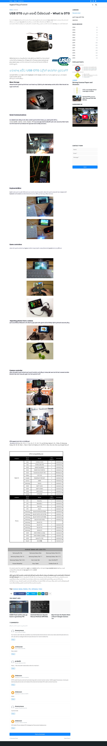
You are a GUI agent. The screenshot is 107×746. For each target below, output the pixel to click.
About (15, 1)
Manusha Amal (76, 13)
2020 (85, 40)
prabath (18, 661)
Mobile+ (25, 589)
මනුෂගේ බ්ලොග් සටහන (18, 5)
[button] (93, 4)
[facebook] (90, 1)
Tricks (40, 589)
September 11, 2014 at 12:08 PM (22, 677)
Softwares (35, 589)
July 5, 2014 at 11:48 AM (20, 632)
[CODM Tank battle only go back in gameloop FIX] (19, 607)
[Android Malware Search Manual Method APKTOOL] (40, 607)
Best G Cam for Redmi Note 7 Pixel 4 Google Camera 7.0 (60, 616)
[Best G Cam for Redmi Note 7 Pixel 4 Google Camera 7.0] (60, 607)
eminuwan (19, 647)
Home (11, 1)
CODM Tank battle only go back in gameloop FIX (18, 615)
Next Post (67, 738)
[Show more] (50, 593)
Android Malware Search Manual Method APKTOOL (39, 615)
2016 (85, 50)
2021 (85, 37)
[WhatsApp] (39, 593)
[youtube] (95, 1)
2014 (85, 55)
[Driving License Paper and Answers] (85, 71)
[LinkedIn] (42, 593)
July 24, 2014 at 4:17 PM (20, 663)
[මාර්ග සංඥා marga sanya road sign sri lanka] (76, 90)
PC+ (30, 589)
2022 (85, 35)
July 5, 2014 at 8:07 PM (20, 648)
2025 (85, 30)
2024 (85, 32)
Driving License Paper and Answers (82, 83)
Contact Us (20, 1)
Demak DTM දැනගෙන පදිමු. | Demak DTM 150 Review (89, 98)
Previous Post (14, 738)
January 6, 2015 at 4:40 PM (21, 722)
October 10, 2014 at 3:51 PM (21, 708)
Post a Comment (40, 734)
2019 (85, 42)
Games (20, 589)
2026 (85, 27)
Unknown (18, 676)
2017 (85, 47)
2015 (85, 53)
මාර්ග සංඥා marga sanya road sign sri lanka (89, 90)
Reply (13, 639)
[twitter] (93, 1)
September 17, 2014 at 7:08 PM (21, 693)
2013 (85, 58)
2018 (85, 45)
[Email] (46, 593)
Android (16, 9)
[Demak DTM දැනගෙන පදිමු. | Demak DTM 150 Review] (76, 98)
